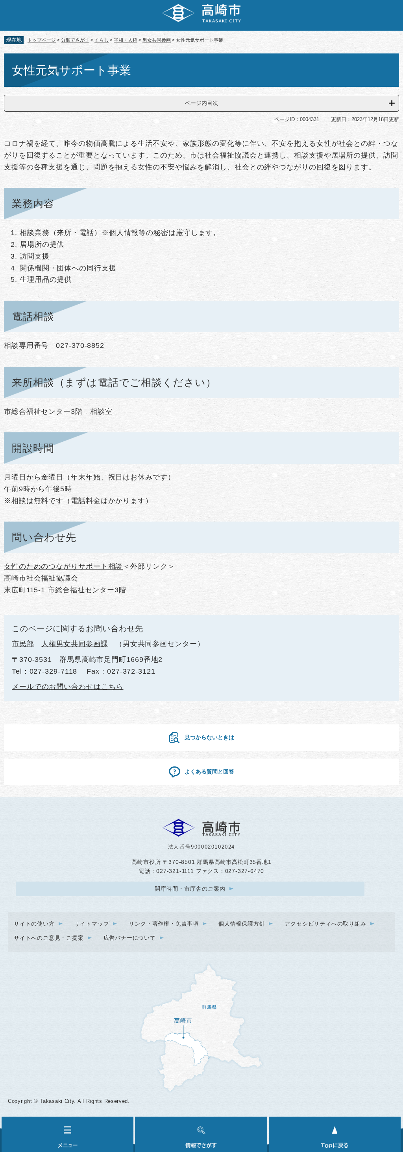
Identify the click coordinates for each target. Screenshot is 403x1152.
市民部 (23, 644)
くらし (101, 40)
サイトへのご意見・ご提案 (49, 938)
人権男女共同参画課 (74, 644)
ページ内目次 (201, 103)
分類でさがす (75, 40)
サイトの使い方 (34, 923)
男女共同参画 (156, 40)
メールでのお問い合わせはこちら (68, 687)
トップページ (42, 40)
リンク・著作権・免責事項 (164, 923)
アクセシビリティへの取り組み (325, 923)
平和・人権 (125, 40)
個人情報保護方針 (241, 923)
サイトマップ (91, 923)
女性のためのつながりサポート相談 (63, 566)
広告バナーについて (130, 938)
